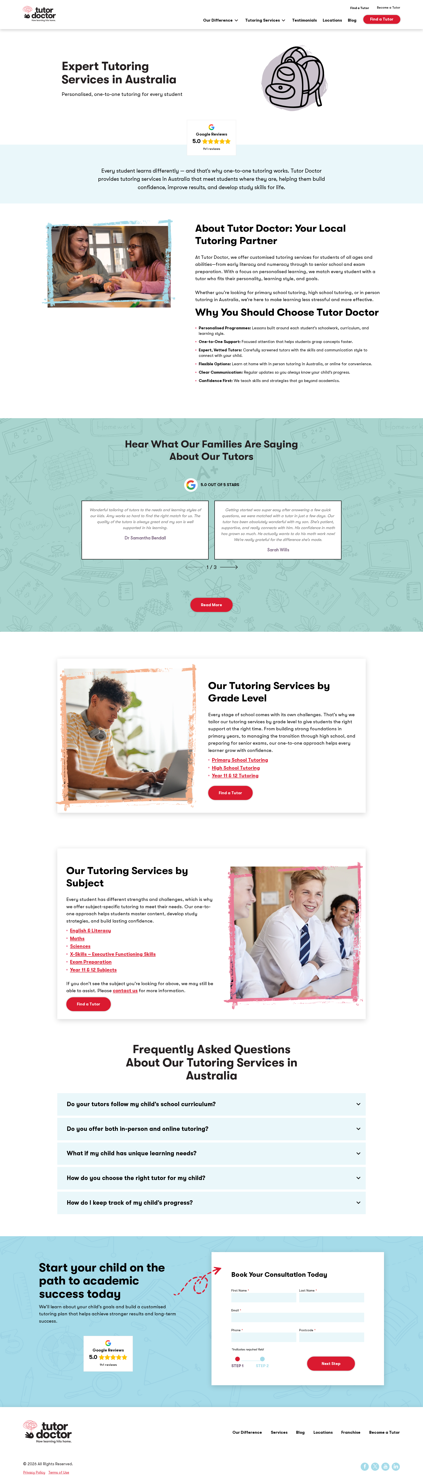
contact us (125, 990)
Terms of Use (58, 1472)
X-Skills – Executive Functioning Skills (113, 954)
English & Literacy (90, 930)
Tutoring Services (262, 20)
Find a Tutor (359, 7)
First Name (240, 1290)
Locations (332, 20)
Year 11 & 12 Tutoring (235, 775)
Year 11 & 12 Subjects (93, 970)
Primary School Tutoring (240, 760)
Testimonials (304, 20)
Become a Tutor (384, 1432)
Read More (211, 605)
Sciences (80, 946)
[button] (211, 1104)
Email (236, 1310)
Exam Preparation (91, 962)
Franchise (350, 1432)
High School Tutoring (236, 768)
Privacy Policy (34, 1472)
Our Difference (218, 20)
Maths (77, 938)
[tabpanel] (145, 530)
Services (279, 1432)
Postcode (307, 1330)
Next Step (331, 1363)
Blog (352, 20)
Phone (237, 1330)
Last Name (308, 1290)
